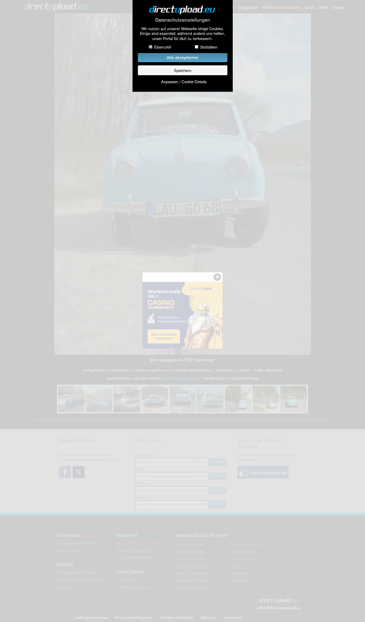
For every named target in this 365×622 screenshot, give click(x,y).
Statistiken (209, 47)
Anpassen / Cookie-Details (184, 81)
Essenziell (162, 47)
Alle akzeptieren (182, 57)
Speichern (182, 70)
